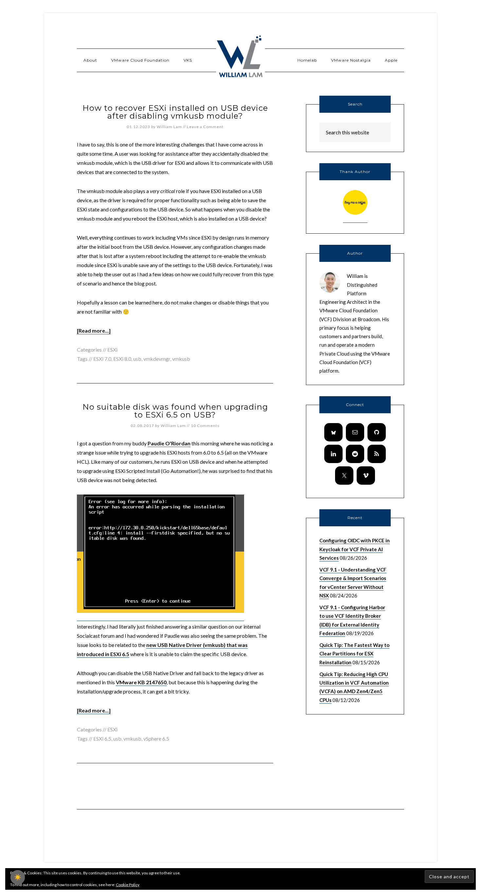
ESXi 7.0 (102, 359)
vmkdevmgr (156, 359)
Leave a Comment (205, 126)
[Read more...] (94, 330)
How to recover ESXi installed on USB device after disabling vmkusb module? (175, 112)
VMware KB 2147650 (141, 682)
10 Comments (205, 425)
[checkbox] (17, 877)
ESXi (112, 349)
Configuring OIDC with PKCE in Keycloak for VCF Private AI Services (354, 549)
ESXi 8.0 (122, 359)
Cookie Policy (127, 884)
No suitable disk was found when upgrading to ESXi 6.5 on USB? (175, 410)
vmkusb (181, 359)
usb (137, 359)
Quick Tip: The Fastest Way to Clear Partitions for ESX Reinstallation (354, 653)
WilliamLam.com (240, 57)
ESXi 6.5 (102, 738)
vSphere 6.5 (156, 738)
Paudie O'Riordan (169, 443)
